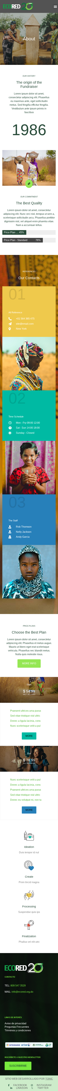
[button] (55, 6)
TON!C (49, 1079)
